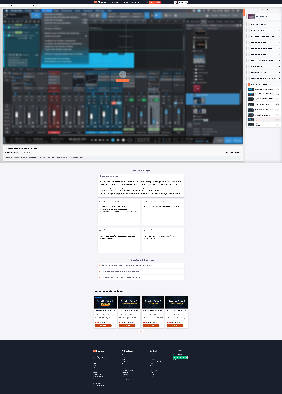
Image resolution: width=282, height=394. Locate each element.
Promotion (155, 2)
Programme (265, 9)
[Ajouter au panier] (113, 325)
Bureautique (125, 361)
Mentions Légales (98, 376)
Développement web (127, 368)
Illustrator (152, 368)
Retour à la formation (12, 152)
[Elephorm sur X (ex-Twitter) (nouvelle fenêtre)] (98, 357)
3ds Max (152, 379)
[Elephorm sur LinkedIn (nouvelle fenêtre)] (106, 357)
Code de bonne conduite (99, 383)
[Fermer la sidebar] (244, 12)
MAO (123, 354)
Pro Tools (152, 376)
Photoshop (153, 357)
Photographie (125, 374)
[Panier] (175, 2)
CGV (94, 368)
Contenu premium (122, 80)
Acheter (104, 325)
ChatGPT (152, 374)
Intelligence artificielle (127, 370)
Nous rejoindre (97, 374)
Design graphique (126, 357)
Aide (94, 363)
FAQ (94, 365)
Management (125, 372)
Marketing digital (126, 379)
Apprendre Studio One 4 (31, 5)
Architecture (125, 359)
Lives (164, 2)
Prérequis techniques (98, 385)
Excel (151, 363)
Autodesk (152, 359)
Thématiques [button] (127, 351)
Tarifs (170, 2)
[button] (139, 331)
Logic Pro (152, 372)
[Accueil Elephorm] (99, 351)
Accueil (14, 5)
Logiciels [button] (154, 351)
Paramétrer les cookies (99, 379)
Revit (151, 354)
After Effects (153, 370)
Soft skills (124, 376)
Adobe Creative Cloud (155, 361)
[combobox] (134, 2)
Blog (94, 381)
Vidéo (123, 365)
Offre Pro (95, 372)
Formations (21, 5)
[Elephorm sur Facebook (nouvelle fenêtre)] (94, 357)
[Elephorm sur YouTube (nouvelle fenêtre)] (102, 357)
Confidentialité (97, 370)
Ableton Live (153, 365)
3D (122, 363)
